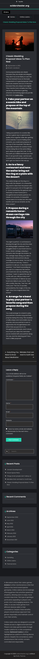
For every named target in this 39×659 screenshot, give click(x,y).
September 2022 (12, 517)
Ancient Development (14, 470)
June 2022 (10, 520)
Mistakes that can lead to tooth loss (19, 479)
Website (9, 420)
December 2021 (12, 540)
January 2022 (11, 536)
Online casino (25, 17)
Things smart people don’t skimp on (19, 476)
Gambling (10, 557)
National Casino (16, 632)
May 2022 (10, 524)
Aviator (7, 585)
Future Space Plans (13, 473)
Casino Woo (19, 95)
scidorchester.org (19, 5)
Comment (10, 380)
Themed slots (11, 564)
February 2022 (11, 533)
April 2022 (10, 527)
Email (8, 412)
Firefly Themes (20, 656)
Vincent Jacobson (13, 68)
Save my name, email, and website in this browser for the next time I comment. (19, 431)
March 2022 (10, 530)
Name (8, 403)
